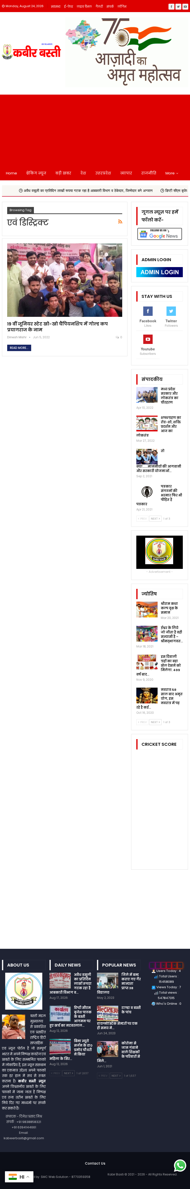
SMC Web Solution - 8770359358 (65, 1177)
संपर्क (110, 6)
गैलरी (99, 6)
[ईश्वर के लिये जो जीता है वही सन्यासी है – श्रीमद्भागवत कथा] (147, 634)
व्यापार (126, 173)
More (170, 173)
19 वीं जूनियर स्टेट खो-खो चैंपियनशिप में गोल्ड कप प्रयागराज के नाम (57, 327)
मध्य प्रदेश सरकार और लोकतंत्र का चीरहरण (169, 396)
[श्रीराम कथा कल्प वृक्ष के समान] (147, 609)
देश (83, 173)
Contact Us (95, 1163)
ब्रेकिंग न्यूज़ (36, 173)
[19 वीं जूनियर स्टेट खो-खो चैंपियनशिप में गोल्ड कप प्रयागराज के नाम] (64, 280)
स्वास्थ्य (55, 6)
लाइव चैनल (84, 6)
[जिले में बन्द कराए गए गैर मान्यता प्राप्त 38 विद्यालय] (107, 980)
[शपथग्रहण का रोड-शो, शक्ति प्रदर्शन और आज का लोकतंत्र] (147, 423)
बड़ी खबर (63, 173)
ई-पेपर (68, 6)
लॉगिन (122, 6)
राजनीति (148, 173)
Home (11, 173)
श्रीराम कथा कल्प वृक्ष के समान (169, 608)
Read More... (19, 348)
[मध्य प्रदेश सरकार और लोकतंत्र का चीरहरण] (147, 395)
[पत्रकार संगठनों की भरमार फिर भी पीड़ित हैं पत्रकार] (147, 492)
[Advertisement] (95, 129)
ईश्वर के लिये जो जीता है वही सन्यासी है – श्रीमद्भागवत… (172, 635)
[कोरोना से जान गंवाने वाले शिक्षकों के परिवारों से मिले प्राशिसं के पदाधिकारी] (107, 1049)
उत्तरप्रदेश (103, 173)
